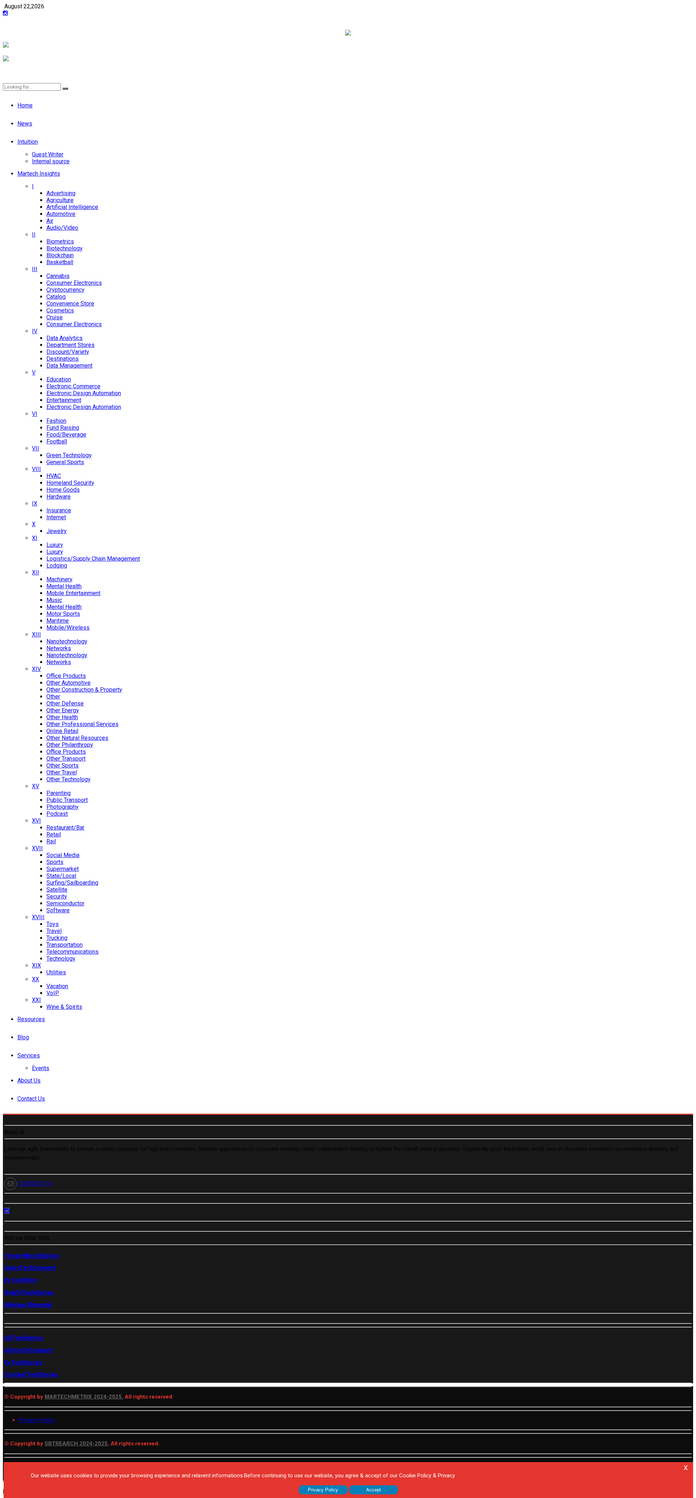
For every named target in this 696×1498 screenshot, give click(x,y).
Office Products (66, 675)
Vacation (57, 986)
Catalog (56, 296)
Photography (62, 806)
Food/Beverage (66, 434)
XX (35, 979)
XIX (36, 965)
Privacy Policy (37, 1420)
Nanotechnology (66, 641)
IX (34, 503)
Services (28, 1055)
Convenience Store (70, 303)
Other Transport (66, 758)
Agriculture (60, 200)
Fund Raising (62, 427)
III (34, 269)
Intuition (27, 141)
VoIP (52, 993)
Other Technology (68, 779)
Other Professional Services (82, 724)
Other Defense (65, 703)
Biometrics (60, 241)
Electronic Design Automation (83, 393)
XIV (36, 669)
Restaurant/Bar (65, 827)
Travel (54, 931)
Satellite (56, 889)
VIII (36, 469)
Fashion (56, 420)
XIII (36, 634)
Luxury (54, 544)
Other (53, 696)
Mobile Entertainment (73, 593)
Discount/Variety (67, 351)
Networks (58, 648)
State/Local (61, 875)
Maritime (57, 620)
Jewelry (56, 531)
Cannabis (58, 276)
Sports (54, 862)
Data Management (69, 365)
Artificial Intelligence (72, 207)
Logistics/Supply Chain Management (93, 558)
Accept (373, 1490)
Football (56, 441)
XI (34, 538)
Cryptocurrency (65, 289)
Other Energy (62, 710)
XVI (36, 820)
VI (34, 413)
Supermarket (62, 868)
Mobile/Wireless (68, 627)
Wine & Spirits (64, 1006)
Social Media (62, 855)
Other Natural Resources (77, 737)
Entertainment (63, 400)
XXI (36, 999)
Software (58, 910)
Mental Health (64, 586)
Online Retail (62, 731)
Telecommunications (72, 951)
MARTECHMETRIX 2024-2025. (84, 1396)
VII (35, 448)
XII (35, 572)
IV (34, 331)
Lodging (56, 565)
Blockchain (60, 255)
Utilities (56, 972)
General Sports (65, 462)
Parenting (58, 793)
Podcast (57, 813)
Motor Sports (63, 613)
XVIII (38, 917)
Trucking (56, 937)
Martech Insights (38, 173)
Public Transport (67, 800)
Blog (23, 1037)
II (34, 234)
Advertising (60, 193)
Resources (31, 1019)
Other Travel (61, 772)
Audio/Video (62, 227)
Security (56, 896)
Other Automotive (68, 682)
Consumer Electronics (74, 282)
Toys (52, 924)
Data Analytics (64, 338)
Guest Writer (47, 154)
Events (40, 1068)
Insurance (58, 510)
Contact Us (31, 1098)
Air (49, 220)
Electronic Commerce (73, 386)
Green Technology (69, 455)
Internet (56, 517)
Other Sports (62, 765)
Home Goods (63, 489)
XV (35, 786)
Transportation (64, 944)
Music (54, 600)
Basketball (59, 262)
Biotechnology (64, 248)
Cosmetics (60, 310)
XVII (37, 848)
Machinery (59, 579)
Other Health (62, 717)
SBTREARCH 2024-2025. (77, 1443)
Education (58, 379)
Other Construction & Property (84, 689)
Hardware (58, 496)
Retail (53, 834)
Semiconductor (65, 903)
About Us (29, 1080)
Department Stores (70, 344)
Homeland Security (70, 482)
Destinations (62, 358)
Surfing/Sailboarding (72, 882)
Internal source (51, 161)
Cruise (54, 317)
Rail (51, 841)
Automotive (60, 213)
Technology (60, 958)
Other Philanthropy (69, 744)
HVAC (53, 475)
